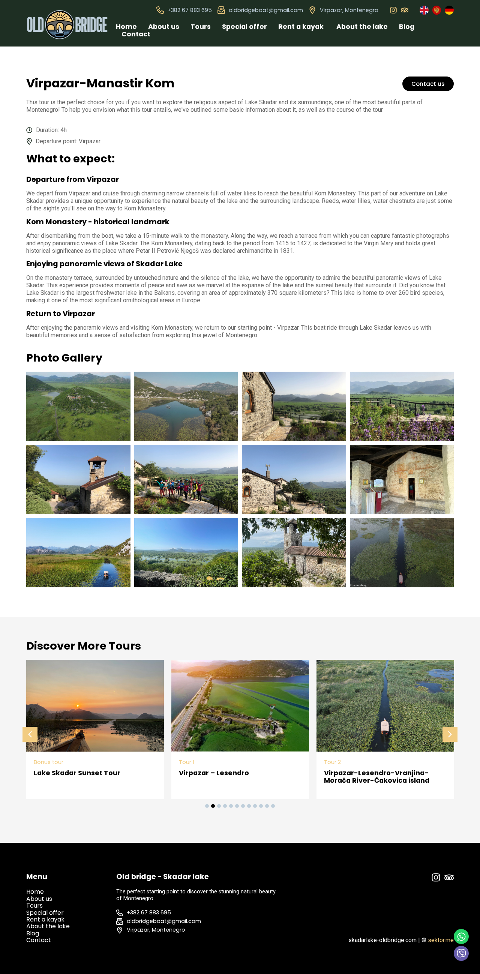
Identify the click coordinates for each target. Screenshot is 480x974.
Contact (136, 34)
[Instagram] (393, 10)
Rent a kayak (301, 26)
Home (126, 26)
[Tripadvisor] (404, 10)
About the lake (362, 26)
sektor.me (441, 940)
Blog (406, 26)
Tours (200, 26)
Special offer (244, 26)
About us (163, 26)
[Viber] (461, 953)
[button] (30, 734)
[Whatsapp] (461, 936)
